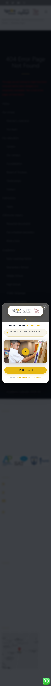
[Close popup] (44, 307)
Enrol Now (24, 370)
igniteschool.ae (37, 378)
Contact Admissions (23, 378)
